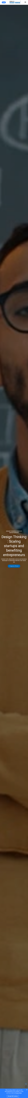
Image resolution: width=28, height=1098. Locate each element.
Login (3, 2)
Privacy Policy (18, 1093)
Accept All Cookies (13, 1096)
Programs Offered (14, 566)
